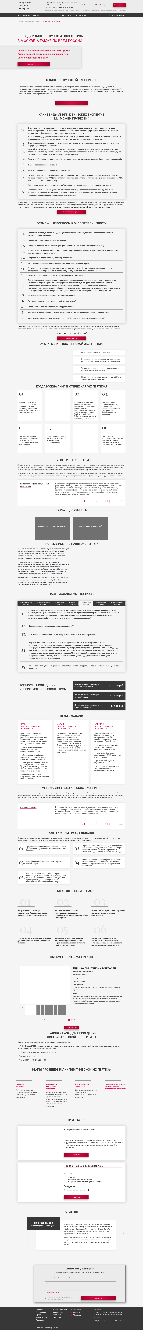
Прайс (65, 10)
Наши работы (75, 10)
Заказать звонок (119, 5)
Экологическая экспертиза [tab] (59, 603)
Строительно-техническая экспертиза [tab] (43, 603)
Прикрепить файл (53, 1292)
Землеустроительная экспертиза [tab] (26, 603)
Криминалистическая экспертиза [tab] (117, 603)
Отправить (98, 1298)
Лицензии (86, 10)
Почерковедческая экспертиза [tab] (101, 603)
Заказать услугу (33, 64)
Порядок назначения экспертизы (84, 1165)
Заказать (112, 133)
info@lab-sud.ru (86, 5)
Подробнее (76, 1154)
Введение (71, 1177)
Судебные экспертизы (28, 15)
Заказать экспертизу (71, 212)
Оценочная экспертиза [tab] (72, 603)
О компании (57, 10)
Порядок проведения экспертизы (80, 1179)
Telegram (76, 1312)
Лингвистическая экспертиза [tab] (86, 603)
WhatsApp (76, 1315)
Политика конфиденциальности (47, 1328)
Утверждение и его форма (79, 1129)
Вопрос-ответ (111, 10)
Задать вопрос (71, 338)
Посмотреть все (71, 1027)
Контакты (122, 10)
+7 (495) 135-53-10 (105, 5)
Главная (48, 10)
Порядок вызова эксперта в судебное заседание (85, 1182)
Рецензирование (117, 15)
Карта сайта (58, 1317)
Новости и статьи (98, 10)
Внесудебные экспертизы (74, 15)
